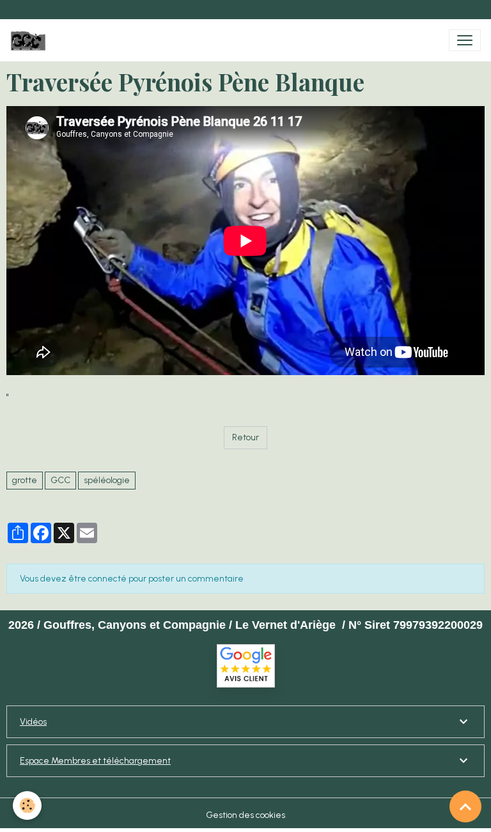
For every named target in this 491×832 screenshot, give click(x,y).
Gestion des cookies (245, 815)
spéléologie (107, 480)
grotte (24, 480)
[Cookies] (27, 805)
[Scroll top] (465, 806)
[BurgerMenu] (465, 40)
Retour (245, 437)
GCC (60, 480)
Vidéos (33, 721)
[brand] (30, 40)
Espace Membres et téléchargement (95, 760)
